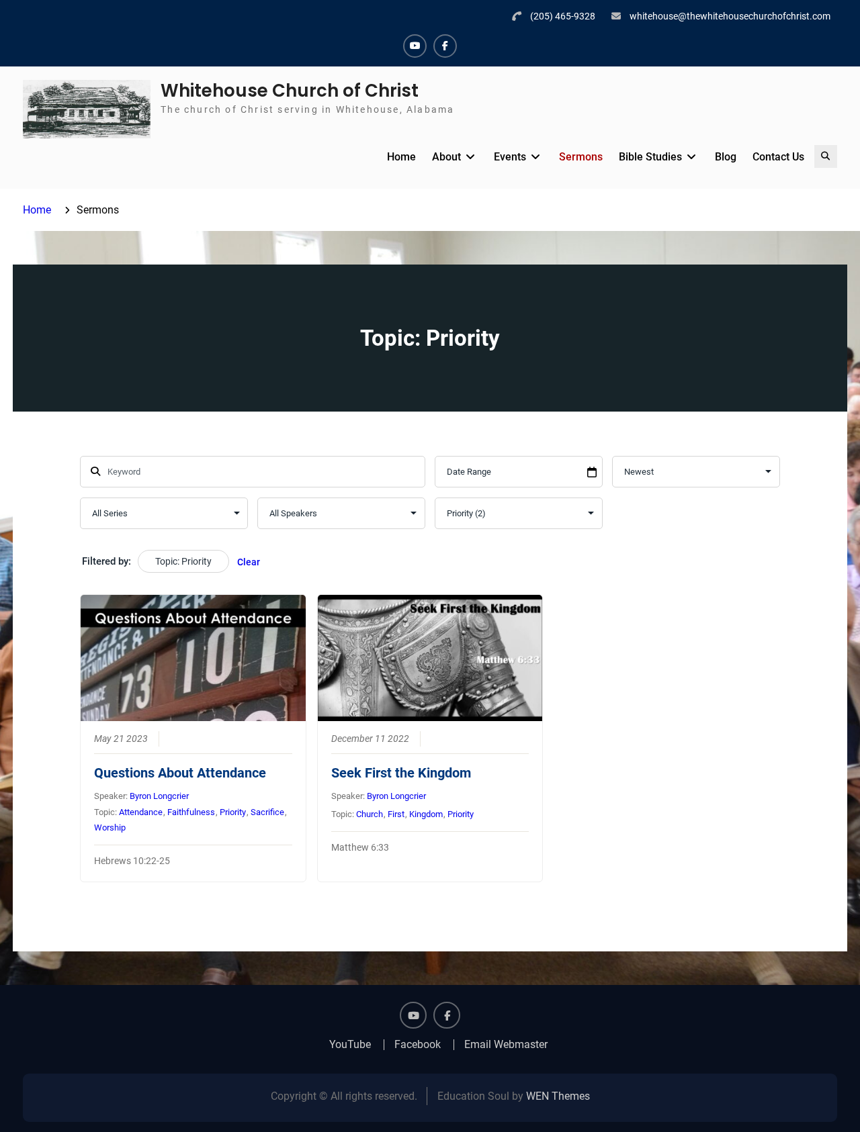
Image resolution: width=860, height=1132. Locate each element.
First (396, 814)
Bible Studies (650, 156)
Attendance (141, 812)
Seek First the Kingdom (401, 773)
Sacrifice (267, 812)
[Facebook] (445, 46)
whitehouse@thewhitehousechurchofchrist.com (730, 16)
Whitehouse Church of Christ (290, 91)
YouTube (350, 1044)
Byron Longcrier (159, 796)
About (446, 156)
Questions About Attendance (180, 773)
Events (510, 156)
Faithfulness (191, 812)
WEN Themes (558, 1096)
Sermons (581, 156)
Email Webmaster (506, 1044)
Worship (110, 827)
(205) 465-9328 (562, 16)
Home (401, 156)
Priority (233, 812)
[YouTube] (415, 46)
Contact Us (778, 156)
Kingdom (426, 814)
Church (369, 814)
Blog (725, 156)
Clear (248, 562)
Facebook (417, 1044)
